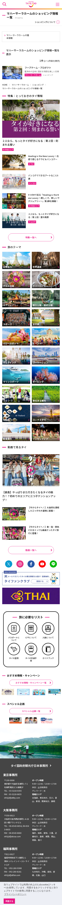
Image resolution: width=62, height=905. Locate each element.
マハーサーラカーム (20, 84)
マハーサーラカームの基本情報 (17, 37)
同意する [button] (9, 901)
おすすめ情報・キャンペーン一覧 (31, 682)
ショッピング (38, 84)
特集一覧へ (31, 237)
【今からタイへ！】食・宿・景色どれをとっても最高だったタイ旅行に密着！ (43, 530)
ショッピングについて (45, 21)
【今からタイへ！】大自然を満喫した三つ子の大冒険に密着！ (43, 509)
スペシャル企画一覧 (31, 711)
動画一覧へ (31, 550)
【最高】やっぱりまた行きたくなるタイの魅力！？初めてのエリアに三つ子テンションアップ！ (29, 496)
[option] (8, 692)
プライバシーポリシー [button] (15, 894)
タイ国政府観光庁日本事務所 (29, 765)
